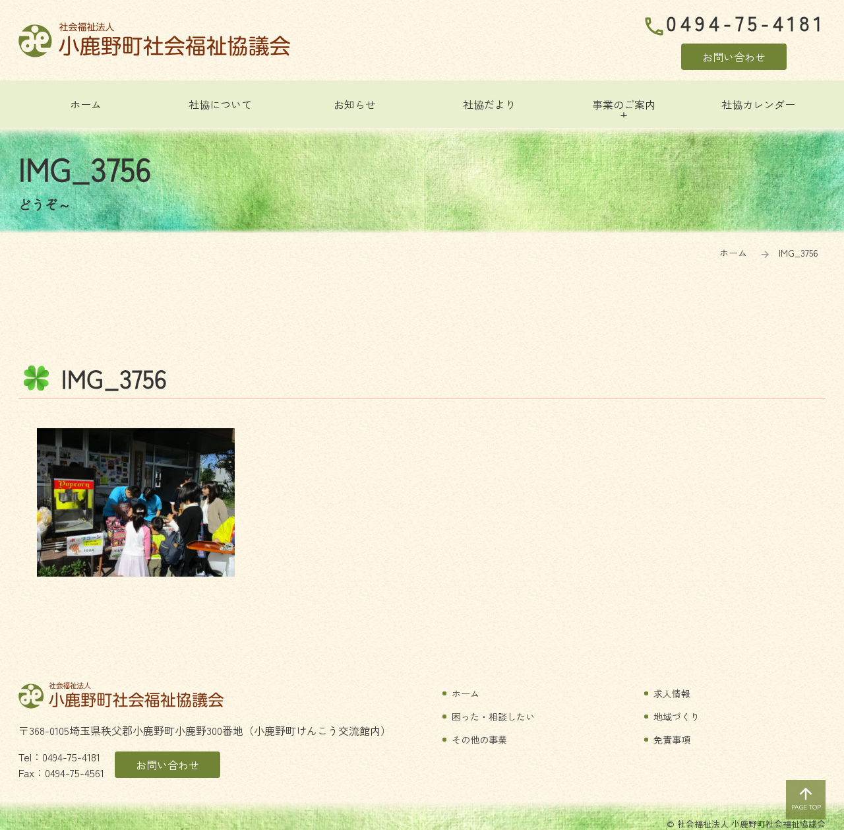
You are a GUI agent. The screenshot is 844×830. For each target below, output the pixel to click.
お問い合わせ (734, 57)
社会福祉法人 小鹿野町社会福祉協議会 (154, 39)
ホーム (733, 252)
